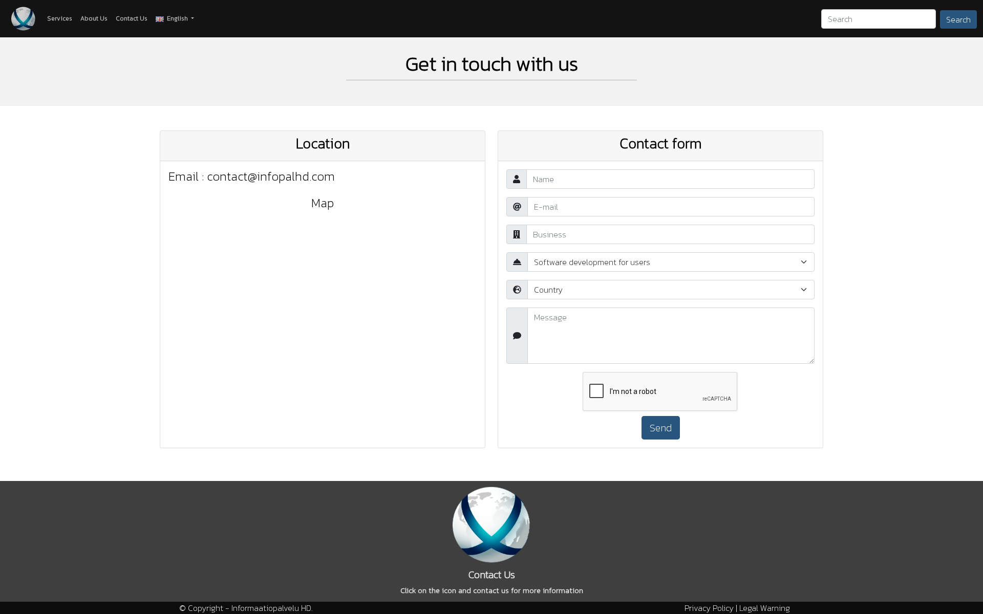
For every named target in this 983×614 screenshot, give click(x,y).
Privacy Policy (709, 608)
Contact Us (131, 18)
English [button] (176, 18)
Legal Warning (764, 608)
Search (958, 19)
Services (59, 18)
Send (661, 427)
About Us (94, 18)
